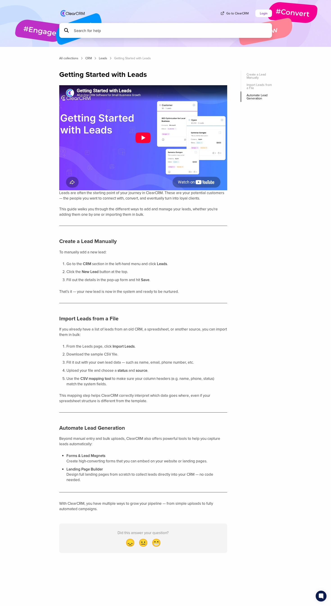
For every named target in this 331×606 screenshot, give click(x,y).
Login (264, 13)
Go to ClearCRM (237, 13)
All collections (68, 58)
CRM (88, 58)
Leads (103, 58)
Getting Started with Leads (132, 58)
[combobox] (171, 30)
